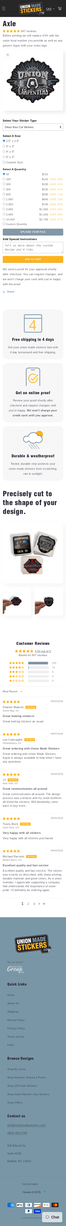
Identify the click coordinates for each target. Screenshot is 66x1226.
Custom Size (14, 162)
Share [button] (10, 291)
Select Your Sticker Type (19, 120)
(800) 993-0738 (17, 1132)
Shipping (12, 1011)
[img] (11, 701)
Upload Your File (33, 232)
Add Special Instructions (20, 239)
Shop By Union (16, 1069)
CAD (48, 9)
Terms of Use (15, 1036)
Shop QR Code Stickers (22, 1085)
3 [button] (34, 903)
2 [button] (28, 903)
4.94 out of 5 (43, 651)
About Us (13, 1003)
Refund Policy (16, 1020)
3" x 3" (10, 146)
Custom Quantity (16, 224)
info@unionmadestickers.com (26, 1125)
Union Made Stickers (36, 1218)
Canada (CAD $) (32, 1192)
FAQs (10, 1044)
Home (11, 994)
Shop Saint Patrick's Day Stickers (28, 1094)
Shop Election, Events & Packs (26, 1077)
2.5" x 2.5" (12, 140)
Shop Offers (15, 1102)
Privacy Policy (16, 1028)
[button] (17, 663)
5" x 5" (10, 157)
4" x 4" (10, 151)
